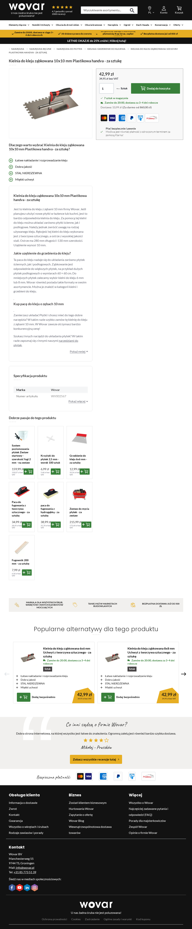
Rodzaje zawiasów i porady (26, 832)
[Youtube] (20, 888)
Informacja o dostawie (23, 802)
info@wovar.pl (24, 867)
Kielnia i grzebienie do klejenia (106, 48)
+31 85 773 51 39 (25, 872)
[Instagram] (35, 888)
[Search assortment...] (132, 10)
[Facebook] (12, 888)
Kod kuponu (143, 919)
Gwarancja (16, 820)
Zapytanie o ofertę (81, 814)
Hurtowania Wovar (81, 808)
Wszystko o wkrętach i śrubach (29, 826)
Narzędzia (17, 48)
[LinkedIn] (27, 888)
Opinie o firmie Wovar (143, 832)
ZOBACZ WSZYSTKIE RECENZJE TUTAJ (94, 759)
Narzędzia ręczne (40, 48)
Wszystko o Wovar (141, 802)
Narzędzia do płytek (69, 48)
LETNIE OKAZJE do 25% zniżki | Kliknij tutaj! (96, 40)
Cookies (76, 919)
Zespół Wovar (138, 826)
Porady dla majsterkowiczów (147, 820)
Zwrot (13, 808)
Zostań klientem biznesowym (87, 802)
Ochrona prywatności (54, 919)
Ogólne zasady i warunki (118, 919)
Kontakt (14, 814)
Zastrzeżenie (92, 919)
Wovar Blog (76, 820)
